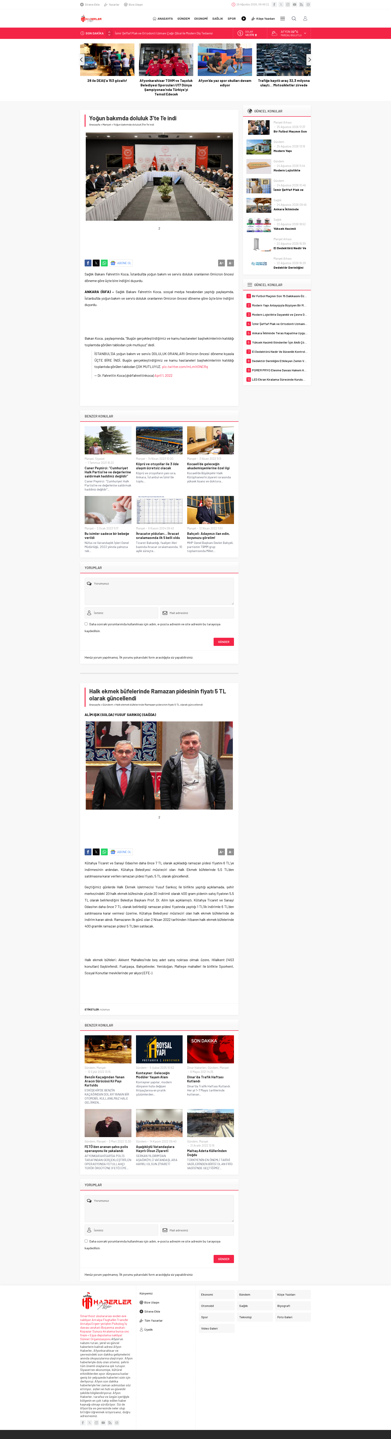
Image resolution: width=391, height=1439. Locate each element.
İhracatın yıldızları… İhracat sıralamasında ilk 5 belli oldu (158, 535)
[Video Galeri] (243, 18)
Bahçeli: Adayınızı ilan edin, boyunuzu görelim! (208, 535)
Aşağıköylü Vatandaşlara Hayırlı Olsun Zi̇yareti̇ (155, 1149)
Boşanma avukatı (113, 1327)
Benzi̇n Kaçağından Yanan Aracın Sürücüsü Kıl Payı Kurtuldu (104, 1081)
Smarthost (87, 1316)
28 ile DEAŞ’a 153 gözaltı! (107, 80)
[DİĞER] (282, 18)
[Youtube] (294, 4)
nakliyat (117, 1335)
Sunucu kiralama (103, 1331)
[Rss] (301, 4)
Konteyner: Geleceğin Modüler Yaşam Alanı (153, 1075)
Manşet (107, 124)
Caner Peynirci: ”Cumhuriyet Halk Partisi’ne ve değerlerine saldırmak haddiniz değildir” (108, 472)
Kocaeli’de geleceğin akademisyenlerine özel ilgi (208, 466)
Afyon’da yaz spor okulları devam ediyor (224, 82)
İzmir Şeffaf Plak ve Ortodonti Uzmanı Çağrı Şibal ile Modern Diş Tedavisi (164, 33)
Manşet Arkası (283, 122)
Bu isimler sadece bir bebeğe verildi (107, 535)
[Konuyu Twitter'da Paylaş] (96, 263)
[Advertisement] (167, 240)
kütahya (105, 1009)
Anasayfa (94, 124)
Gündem (108, 704)
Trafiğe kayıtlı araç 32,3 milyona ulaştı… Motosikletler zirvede (284, 82)
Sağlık (277, 200)
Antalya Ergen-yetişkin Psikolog (102, 1323)
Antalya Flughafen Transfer (110, 1320)
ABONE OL (124, 263)
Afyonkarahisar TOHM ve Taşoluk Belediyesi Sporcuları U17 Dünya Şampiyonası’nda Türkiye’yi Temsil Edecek (166, 87)
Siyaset (100, 458)
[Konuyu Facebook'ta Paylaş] (88, 263)
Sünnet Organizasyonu (95, 1339)
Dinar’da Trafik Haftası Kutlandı (205, 1079)
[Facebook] (274, 4)
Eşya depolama (100, 1335)
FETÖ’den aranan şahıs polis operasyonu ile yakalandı (106, 1149)
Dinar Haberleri (196, 1067)
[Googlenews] (308, 4)
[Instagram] (288, 4)
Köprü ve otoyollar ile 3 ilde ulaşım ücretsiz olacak (157, 466)
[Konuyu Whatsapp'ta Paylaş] (104, 263)
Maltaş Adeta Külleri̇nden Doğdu (207, 1153)
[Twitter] (281, 4)
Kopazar (86, 1331)
